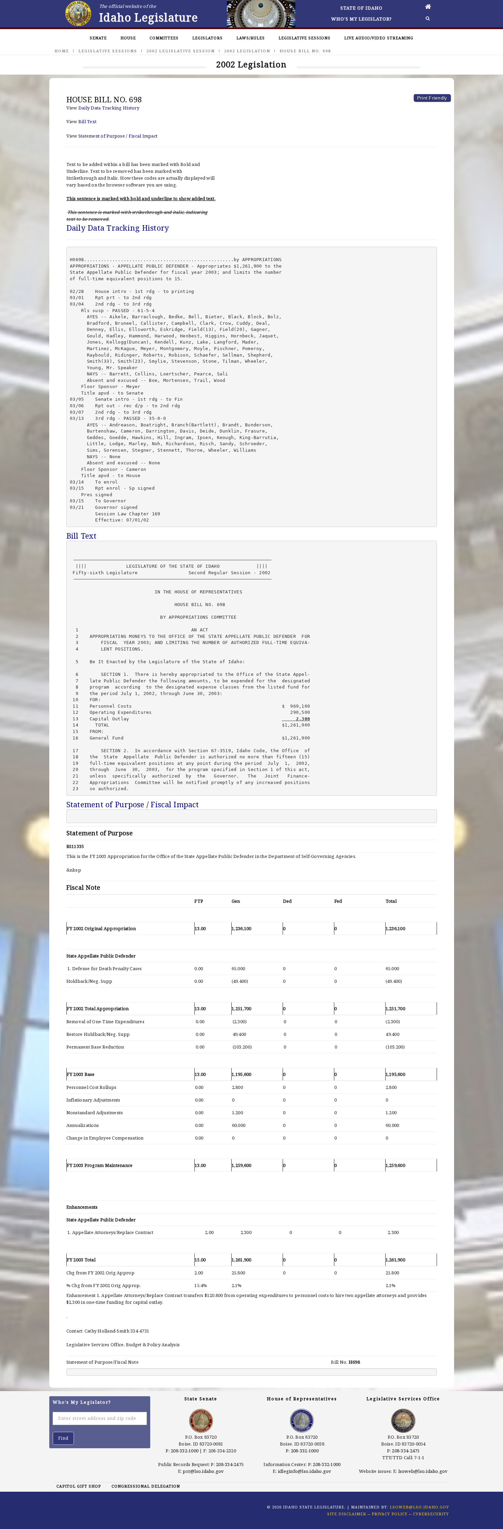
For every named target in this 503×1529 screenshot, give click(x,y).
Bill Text (87, 121)
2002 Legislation (247, 50)
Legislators (207, 37)
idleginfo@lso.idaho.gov (305, 1471)
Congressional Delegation (146, 1486)
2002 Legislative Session (180, 50)
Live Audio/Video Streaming (378, 37)
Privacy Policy (390, 1513)
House (128, 37)
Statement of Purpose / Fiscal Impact (117, 136)
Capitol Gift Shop (78, 1486)
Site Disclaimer (346, 1513)
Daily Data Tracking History (108, 108)
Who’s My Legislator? (361, 19)
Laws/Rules (250, 37)
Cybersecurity (431, 1513)
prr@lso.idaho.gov (203, 1471)
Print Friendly (432, 98)
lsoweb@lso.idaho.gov (423, 1471)
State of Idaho (361, 8)
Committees (164, 37)
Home (61, 50)
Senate (98, 37)
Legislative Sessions (305, 37)
